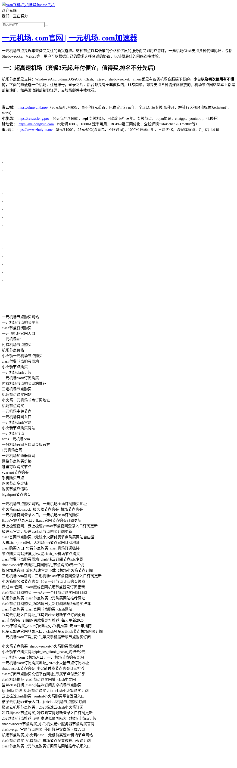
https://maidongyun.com (36, 124)
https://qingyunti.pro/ (33, 107)
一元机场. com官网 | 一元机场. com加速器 (69, 38)
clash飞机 (47, 5)
